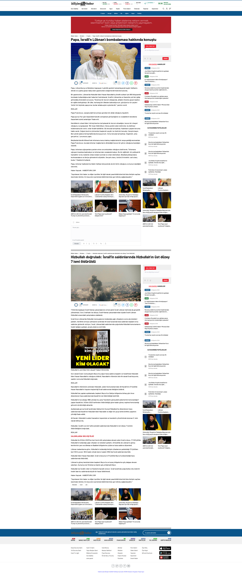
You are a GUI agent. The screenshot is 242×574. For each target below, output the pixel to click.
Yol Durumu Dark (76, 550)
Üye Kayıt (145, 550)
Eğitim (127, 13)
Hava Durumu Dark (76, 548)
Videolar (137, 9)
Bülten (116, 13)
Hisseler (132, 539)
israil (81, 484)
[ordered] (93, 243)
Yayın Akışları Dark (92, 550)
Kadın (118, 9)
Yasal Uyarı (141, 571)
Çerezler (121, 571)
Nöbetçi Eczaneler (92, 553)
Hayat (133, 13)
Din (121, 13)
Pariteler (142, 539)
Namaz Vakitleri (84, 539)
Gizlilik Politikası (114, 571)
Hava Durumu (108, 539)
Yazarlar (145, 9)
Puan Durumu (121, 539)
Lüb (86, 484)
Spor (111, 9)
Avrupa (109, 13)
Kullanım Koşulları (133, 571)
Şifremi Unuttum (147, 553)
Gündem (94, 9)
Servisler (85, 9)
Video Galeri (134, 550)
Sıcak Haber (134, 558)
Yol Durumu (153, 539)
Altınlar (120, 548)
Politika (139, 13)
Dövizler (120, 550)
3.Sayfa (103, 13)
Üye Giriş (144, 548)
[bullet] (96, 243)
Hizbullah (74, 484)
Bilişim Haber (74, 36)
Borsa (73, 539)
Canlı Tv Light (75, 553)
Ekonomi (103, 9)
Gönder (76, 243)
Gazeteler (155, 9)
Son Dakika (74, 9)
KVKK (125, 571)
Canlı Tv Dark (90, 548)
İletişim (107, 571)
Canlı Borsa (105, 548)
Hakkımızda (101, 571)
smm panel (89, 558)
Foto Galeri (127, 9)
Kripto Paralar (166, 539)
